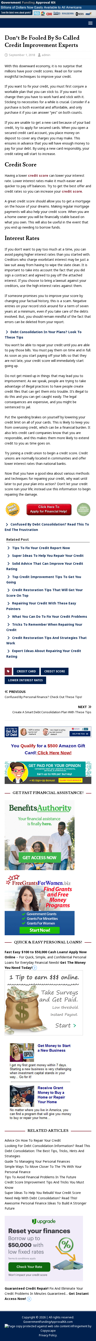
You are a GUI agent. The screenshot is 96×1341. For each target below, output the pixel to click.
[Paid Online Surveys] (48, 781)
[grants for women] (40, 932)
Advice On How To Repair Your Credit (33, 1140)
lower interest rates (25, 680)
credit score (38, 175)
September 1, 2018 (22, 55)
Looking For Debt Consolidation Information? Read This (47, 1145)
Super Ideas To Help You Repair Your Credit (48, 555)
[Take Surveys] (44, 1032)
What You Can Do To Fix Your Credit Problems (49, 616)
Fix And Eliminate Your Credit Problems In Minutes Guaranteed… (47, 1293)
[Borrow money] (44, 1278)
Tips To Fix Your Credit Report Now (41, 548)
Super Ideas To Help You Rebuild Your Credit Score (43, 1192)
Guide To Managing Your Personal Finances (37, 1161)
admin (46, 55)
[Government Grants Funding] (48, 15)
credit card (26, 671)
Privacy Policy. (48, 1335)
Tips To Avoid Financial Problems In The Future (40, 1177)
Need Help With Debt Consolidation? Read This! (41, 1198)
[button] (89, 22)
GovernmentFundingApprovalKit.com (48, 1322)
